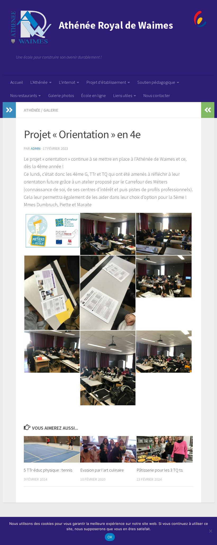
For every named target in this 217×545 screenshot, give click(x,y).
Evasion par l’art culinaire (102, 470)
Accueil (16, 82)
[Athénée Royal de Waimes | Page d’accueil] (108, 27)
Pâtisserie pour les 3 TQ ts (160, 470)
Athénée (32, 110)
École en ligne (93, 95)
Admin (35, 148)
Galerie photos (61, 95)
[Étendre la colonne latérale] (9, 110)
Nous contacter (156, 95)
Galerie (50, 110)
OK (109, 537)
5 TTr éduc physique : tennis (48, 470)
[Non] (210, 531)
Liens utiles (122, 95)
